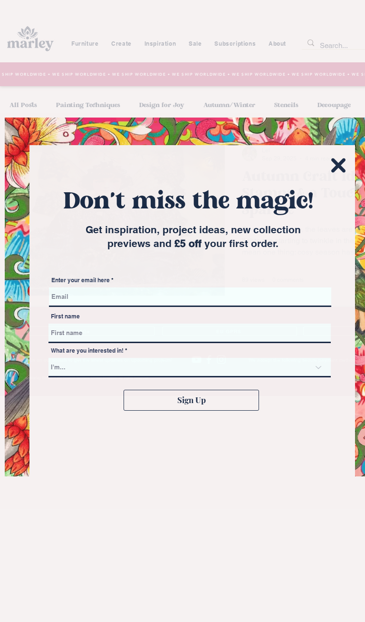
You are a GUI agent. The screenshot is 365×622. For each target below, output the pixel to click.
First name (65, 316)
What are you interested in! (88, 351)
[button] (338, 165)
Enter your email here (80, 280)
